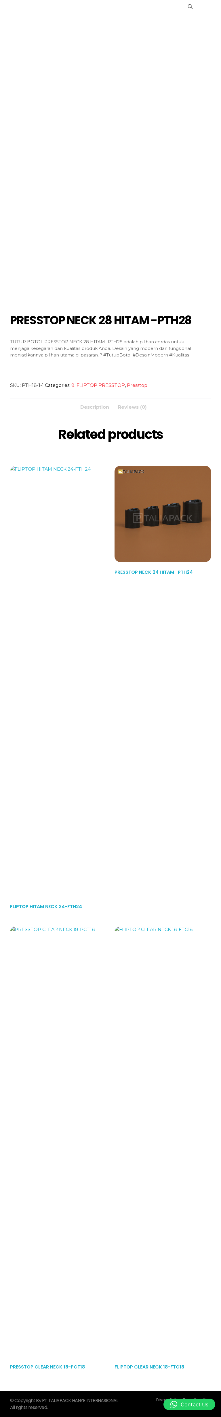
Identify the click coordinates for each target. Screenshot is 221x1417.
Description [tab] (94, 407)
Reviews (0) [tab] (132, 407)
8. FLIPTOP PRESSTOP (98, 385)
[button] (189, 1404)
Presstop (137, 385)
